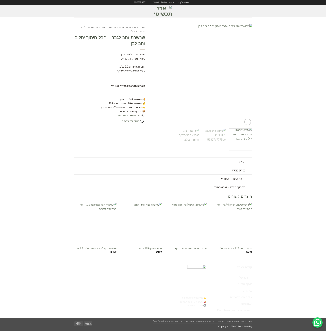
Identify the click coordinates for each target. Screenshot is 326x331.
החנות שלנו (125, 27)
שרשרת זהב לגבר (136, 31)
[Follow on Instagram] (81, 11)
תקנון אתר (246, 303)
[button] (250, 11)
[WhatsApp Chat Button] (317, 322)
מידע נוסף (238, 170)
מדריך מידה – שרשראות (229, 187)
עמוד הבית (139, 27)
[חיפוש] (75, 11)
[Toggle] (249, 162)
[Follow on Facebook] (85, 11)
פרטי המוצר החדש (233, 179)
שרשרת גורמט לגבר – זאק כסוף (191, 248)
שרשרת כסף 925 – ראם (150, 248)
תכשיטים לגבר (108, 27)
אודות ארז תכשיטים (241, 297)
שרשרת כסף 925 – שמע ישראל (236, 248)
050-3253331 (197, 292)
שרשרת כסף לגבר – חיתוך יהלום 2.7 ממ (96, 248)
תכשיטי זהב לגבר (89, 27)
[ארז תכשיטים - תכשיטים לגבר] (163, 11)
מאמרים (247, 290)
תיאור (241, 161)
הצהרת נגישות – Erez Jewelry (234, 310)
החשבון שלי (245, 277)
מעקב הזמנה (245, 284)
